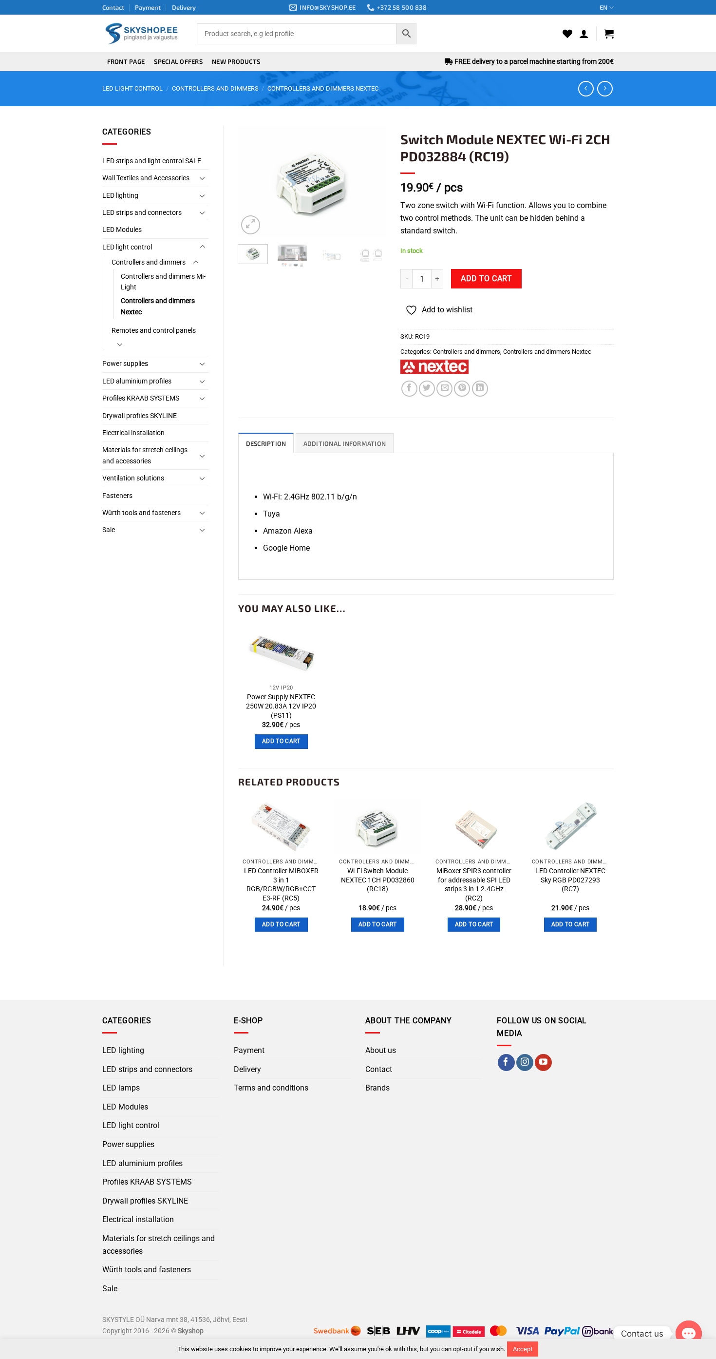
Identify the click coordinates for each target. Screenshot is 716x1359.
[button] (584, 33)
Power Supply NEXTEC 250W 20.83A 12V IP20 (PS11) (281, 706)
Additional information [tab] (344, 443)
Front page (126, 61)
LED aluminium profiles (136, 381)
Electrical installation (133, 433)
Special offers (178, 61)
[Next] (370, 181)
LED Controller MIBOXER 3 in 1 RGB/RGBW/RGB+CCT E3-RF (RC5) (281, 884)
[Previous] (253, 181)
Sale (108, 530)
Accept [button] (522, 1349)
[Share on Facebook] (409, 389)
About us (380, 1050)
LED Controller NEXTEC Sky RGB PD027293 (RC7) (570, 880)
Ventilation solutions (133, 478)
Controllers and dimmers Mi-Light (163, 281)
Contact (113, 7)
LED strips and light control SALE (151, 161)
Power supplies (125, 363)
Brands (377, 1087)
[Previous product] (604, 88)
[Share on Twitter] (427, 389)
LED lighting (120, 195)
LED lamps (121, 1087)
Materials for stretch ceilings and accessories (145, 455)
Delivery (184, 7)
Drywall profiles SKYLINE (139, 416)
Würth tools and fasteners (141, 513)
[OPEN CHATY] (689, 1334)
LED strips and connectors (142, 212)
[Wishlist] (567, 33)
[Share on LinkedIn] (480, 389)
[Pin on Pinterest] (462, 389)
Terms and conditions (271, 1087)
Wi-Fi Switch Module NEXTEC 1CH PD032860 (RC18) (378, 880)
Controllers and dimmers (215, 88)
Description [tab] (266, 443)
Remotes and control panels (154, 330)
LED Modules (122, 229)
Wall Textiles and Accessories (145, 178)
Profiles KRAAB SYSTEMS (140, 398)
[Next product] (585, 88)
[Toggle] (202, 178)
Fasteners (117, 495)
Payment (148, 7)
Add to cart (486, 278)
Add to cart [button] (281, 741)
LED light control (132, 88)
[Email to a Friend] (444, 389)
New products (236, 61)
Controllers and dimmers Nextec (322, 88)
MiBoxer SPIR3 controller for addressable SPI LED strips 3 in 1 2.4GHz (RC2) (473, 884)
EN (603, 7)
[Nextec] (434, 367)
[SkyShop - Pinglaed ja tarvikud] (142, 33)
